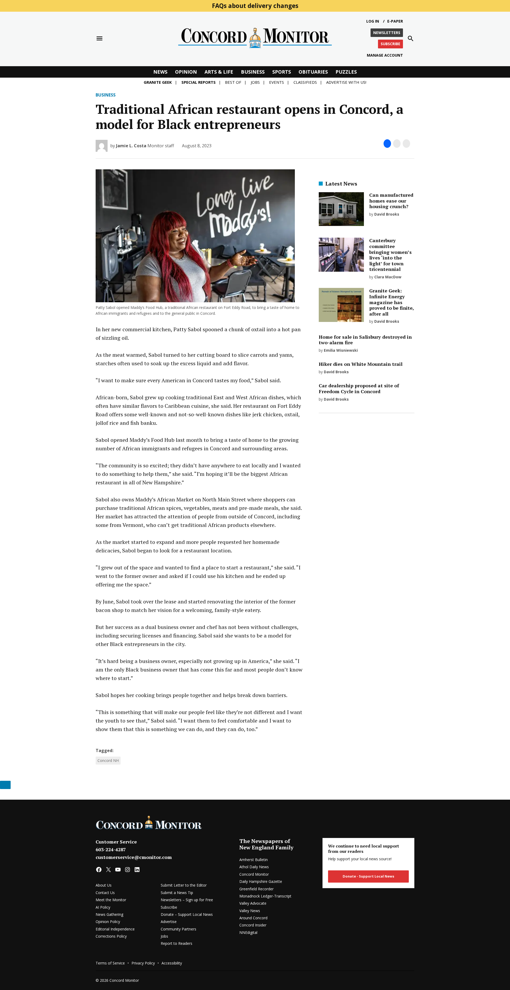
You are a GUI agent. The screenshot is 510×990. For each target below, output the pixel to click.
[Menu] (99, 38)
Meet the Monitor (111, 899)
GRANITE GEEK (158, 82)
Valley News (249, 910)
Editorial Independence (115, 929)
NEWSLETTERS (386, 32)
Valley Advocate (252, 903)
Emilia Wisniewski (341, 350)
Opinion (186, 72)
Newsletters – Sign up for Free (187, 899)
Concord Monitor (254, 874)
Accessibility (172, 963)
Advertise (169, 921)
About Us (104, 885)
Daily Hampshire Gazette (260, 881)
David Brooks (386, 214)
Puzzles (346, 72)
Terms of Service (110, 963)
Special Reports (198, 82)
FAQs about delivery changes (255, 6)
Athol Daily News (254, 866)
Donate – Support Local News (187, 914)
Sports (281, 72)
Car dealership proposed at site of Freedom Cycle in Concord (359, 388)
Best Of (233, 82)
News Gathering (109, 914)
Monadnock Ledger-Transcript (265, 896)
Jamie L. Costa (131, 146)
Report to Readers (176, 943)
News (160, 72)
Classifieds (305, 82)
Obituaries (313, 72)
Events (276, 82)
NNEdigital (248, 932)
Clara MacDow (387, 276)
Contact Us (105, 892)
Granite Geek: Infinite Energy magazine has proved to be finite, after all (391, 302)
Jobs (255, 82)
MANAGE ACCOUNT (385, 55)
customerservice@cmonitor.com (134, 857)
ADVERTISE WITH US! (346, 82)
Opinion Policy (108, 921)
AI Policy (103, 907)
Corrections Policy (111, 936)
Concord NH (108, 760)
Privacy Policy (143, 963)
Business (253, 72)
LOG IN (372, 21)
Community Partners (178, 929)
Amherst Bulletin (253, 859)
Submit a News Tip (177, 892)
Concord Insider (252, 925)
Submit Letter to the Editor (184, 885)
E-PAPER (395, 21)
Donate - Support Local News (368, 876)
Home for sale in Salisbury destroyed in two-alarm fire (365, 340)
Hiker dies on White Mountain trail (360, 364)
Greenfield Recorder (256, 888)
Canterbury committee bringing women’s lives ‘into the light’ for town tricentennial (390, 254)
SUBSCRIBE (390, 43)
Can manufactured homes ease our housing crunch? (391, 200)
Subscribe (169, 907)
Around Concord (253, 917)
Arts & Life (219, 72)
